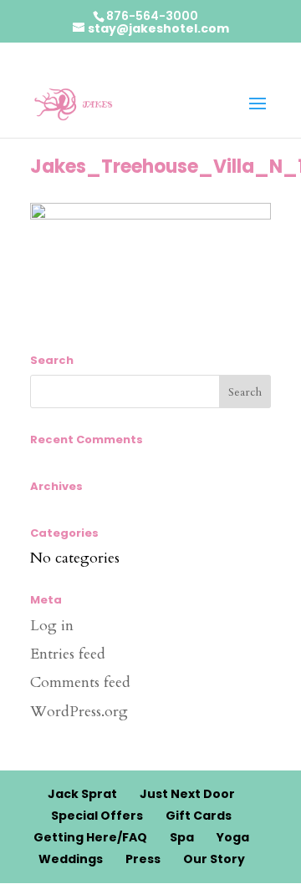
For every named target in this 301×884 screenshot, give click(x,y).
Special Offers (97, 815)
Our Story (214, 859)
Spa (182, 837)
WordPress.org (79, 711)
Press (143, 859)
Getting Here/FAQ (90, 837)
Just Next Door (187, 793)
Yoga (233, 837)
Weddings (70, 859)
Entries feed (67, 654)
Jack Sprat (82, 793)
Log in (52, 625)
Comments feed (80, 682)
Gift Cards (199, 815)
